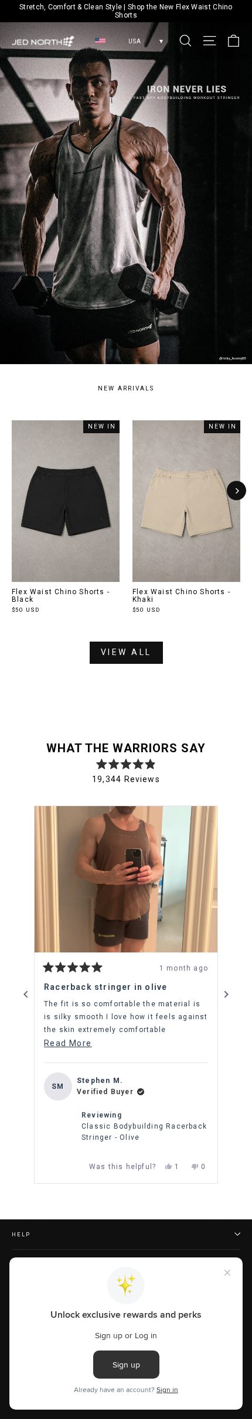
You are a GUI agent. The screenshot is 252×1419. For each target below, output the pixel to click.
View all (126, 652)
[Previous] (26, 995)
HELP (21, 1234)
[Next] (236, 491)
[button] (126, 879)
